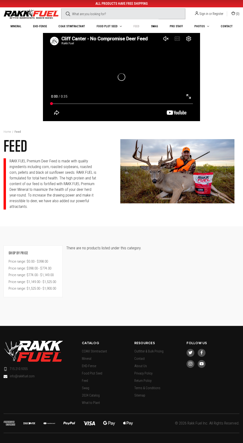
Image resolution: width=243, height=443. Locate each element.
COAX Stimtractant (71, 26)
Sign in (203, 14)
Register (218, 14)
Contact (227, 26)
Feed (136, 26)
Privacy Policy (143, 373)
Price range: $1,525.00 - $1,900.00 (32, 288)
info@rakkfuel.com (22, 376)
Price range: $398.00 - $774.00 (30, 268)
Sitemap (139, 395)
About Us (140, 366)
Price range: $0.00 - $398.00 (28, 261)
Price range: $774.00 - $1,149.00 (31, 275)
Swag (154, 26)
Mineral (15, 26)
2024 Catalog (91, 395)
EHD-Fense (40, 26)
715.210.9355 (19, 369)
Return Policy (143, 381)
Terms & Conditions (147, 388)
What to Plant (91, 403)
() (237, 14)
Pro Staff (176, 26)
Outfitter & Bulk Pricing (149, 351)
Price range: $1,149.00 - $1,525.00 (32, 282)
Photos (199, 26)
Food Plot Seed (107, 26)
